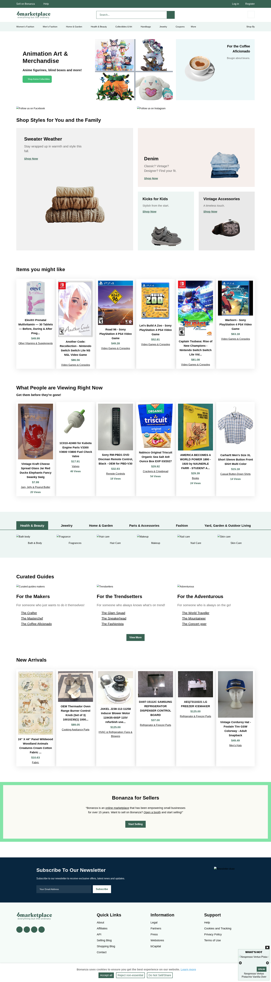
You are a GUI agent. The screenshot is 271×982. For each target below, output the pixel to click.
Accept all (106, 975)
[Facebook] (19, 929)
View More (135, 637)
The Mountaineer (194, 618)
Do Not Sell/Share (160, 975)
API (99, 934)
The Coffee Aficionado (36, 624)
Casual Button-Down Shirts (235, 474)
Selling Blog (104, 940)
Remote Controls (115, 473)
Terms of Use (212, 940)
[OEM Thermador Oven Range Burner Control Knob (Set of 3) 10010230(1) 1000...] (75, 718)
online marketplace (117, 808)
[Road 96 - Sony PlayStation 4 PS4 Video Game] (115, 324)
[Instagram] (41, 929)
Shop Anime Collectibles (39, 79)
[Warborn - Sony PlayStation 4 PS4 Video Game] (235, 324)
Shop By (250, 26)
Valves (75, 466)
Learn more (188, 969)
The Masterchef (32, 618)
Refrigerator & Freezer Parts (155, 725)
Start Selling (135, 824)
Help (46, 4)
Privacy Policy (213, 934)
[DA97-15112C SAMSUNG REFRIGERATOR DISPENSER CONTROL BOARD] (155, 718)
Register (250, 4)
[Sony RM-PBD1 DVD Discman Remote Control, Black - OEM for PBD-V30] (115, 449)
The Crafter (29, 613)
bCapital (156, 946)
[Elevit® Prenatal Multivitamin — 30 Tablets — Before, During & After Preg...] (35, 324)
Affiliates (102, 928)
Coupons (180, 26)
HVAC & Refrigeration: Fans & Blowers (115, 734)
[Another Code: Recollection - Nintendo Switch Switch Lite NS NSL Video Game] (75, 324)
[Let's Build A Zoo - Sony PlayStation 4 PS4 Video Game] (155, 324)
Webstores (157, 940)
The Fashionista (112, 624)
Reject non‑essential (130, 975)
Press (154, 934)
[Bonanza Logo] (33, 15)
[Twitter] (27, 929)
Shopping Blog (106, 946)
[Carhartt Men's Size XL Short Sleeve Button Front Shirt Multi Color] (235, 449)
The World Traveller (195, 613)
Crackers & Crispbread (155, 471)
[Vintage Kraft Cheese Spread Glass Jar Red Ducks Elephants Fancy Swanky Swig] (35, 449)
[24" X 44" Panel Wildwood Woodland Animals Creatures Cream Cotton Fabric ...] (35, 718)
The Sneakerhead (113, 618)
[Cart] (251, 14)
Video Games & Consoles (75, 365)
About (100, 922)
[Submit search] (171, 15)
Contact (101, 952)
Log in (235, 4)
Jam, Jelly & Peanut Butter (35, 487)
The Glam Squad (113, 613)
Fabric (35, 762)
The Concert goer (194, 624)
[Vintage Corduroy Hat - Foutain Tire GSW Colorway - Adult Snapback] (235, 718)
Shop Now (31, 158)
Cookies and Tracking (217, 928)
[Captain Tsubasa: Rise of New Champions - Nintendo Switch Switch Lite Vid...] (195, 324)
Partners (156, 928)
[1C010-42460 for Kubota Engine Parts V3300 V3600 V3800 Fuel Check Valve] (75, 449)
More (193, 26)
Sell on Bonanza (25, 4)
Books (195, 478)
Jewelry (163, 26)
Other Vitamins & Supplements (36, 343)
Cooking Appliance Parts (75, 729)
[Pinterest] (34, 929)
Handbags (146, 26)
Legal (154, 922)
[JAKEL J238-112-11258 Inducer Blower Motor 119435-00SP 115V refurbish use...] (115, 718)
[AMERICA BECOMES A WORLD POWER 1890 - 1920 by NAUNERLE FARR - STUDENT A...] (195, 449)
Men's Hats (235, 745)
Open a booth (152, 812)
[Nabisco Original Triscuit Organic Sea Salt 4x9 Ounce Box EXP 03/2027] (155, 449)
